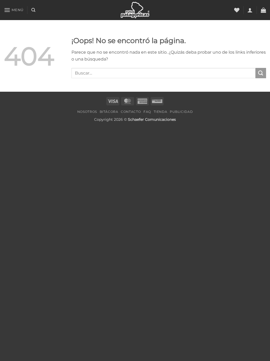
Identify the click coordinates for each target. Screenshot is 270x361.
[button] (13, 9)
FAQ (147, 112)
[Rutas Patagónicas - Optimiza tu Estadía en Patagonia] (135, 10)
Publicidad (181, 112)
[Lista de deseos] (236, 10)
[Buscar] (33, 10)
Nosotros (87, 112)
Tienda (160, 112)
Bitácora (109, 112)
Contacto (131, 112)
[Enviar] (260, 73)
